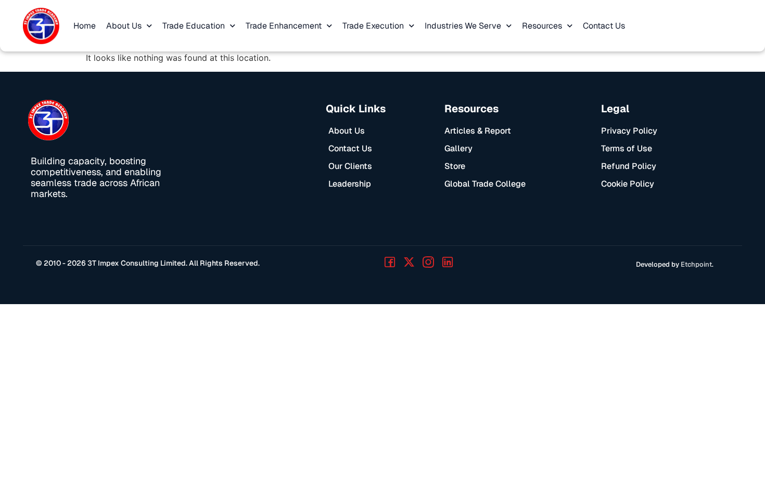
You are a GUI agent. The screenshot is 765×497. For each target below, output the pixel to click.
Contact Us (604, 25)
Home (84, 25)
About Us (124, 25)
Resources (542, 25)
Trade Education (193, 25)
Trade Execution (373, 25)
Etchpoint (696, 264)
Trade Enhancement (284, 25)
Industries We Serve (463, 25)
